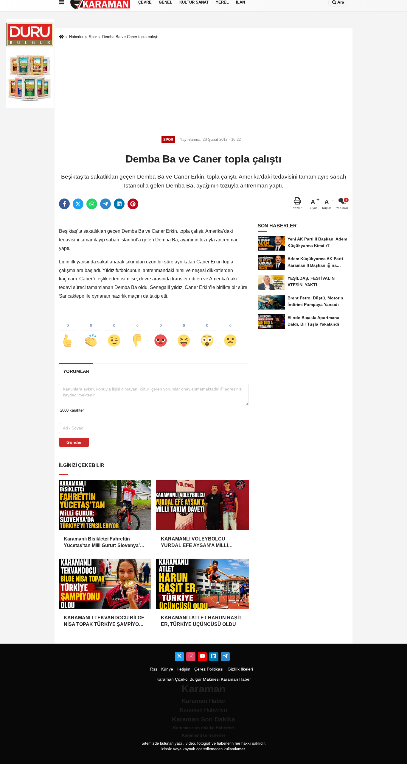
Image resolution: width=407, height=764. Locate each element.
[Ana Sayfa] (61, 37)
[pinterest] (133, 204)
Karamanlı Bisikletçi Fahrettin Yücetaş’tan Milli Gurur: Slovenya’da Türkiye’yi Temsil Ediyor (104, 542)
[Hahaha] (183, 331)
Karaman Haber (236, 679)
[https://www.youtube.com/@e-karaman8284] (202, 656)
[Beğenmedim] (137, 331)
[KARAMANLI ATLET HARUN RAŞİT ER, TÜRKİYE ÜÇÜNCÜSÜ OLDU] (202, 584)
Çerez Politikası (208, 669)
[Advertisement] (203, 86)
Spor (93, 37)
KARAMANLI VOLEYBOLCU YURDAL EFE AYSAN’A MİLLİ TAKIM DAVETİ (194, 542)
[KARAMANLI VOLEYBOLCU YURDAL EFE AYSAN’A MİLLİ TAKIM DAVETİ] (202, 505)
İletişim (183, 669)
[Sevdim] (114, 331)
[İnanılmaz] (207, 331)
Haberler (76, 37)
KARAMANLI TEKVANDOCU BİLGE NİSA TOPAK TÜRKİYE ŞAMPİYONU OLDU (105, 621)
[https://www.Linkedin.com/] (213, 656)
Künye (167, 669)
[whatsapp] (91, 204)
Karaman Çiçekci (172, 679)
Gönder (74, 442)
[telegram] (105, 204)
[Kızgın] (160, 331)
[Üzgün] (230, 331)
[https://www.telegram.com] (225, 656)
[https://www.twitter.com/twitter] (179, 656)
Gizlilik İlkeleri (240, 669)
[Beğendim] (67, 331)
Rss (153, 669)
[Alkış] (91, 331)
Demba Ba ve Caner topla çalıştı (130, 37)
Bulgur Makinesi (204, 679)
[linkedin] (119, 204)
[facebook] (64, 204)
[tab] (76, 371)
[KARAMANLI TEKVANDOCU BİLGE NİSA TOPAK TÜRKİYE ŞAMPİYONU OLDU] (105, 584)
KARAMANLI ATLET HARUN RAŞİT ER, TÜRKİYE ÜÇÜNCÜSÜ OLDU (201, 621)
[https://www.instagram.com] (190, 656)
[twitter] (78, 204)
